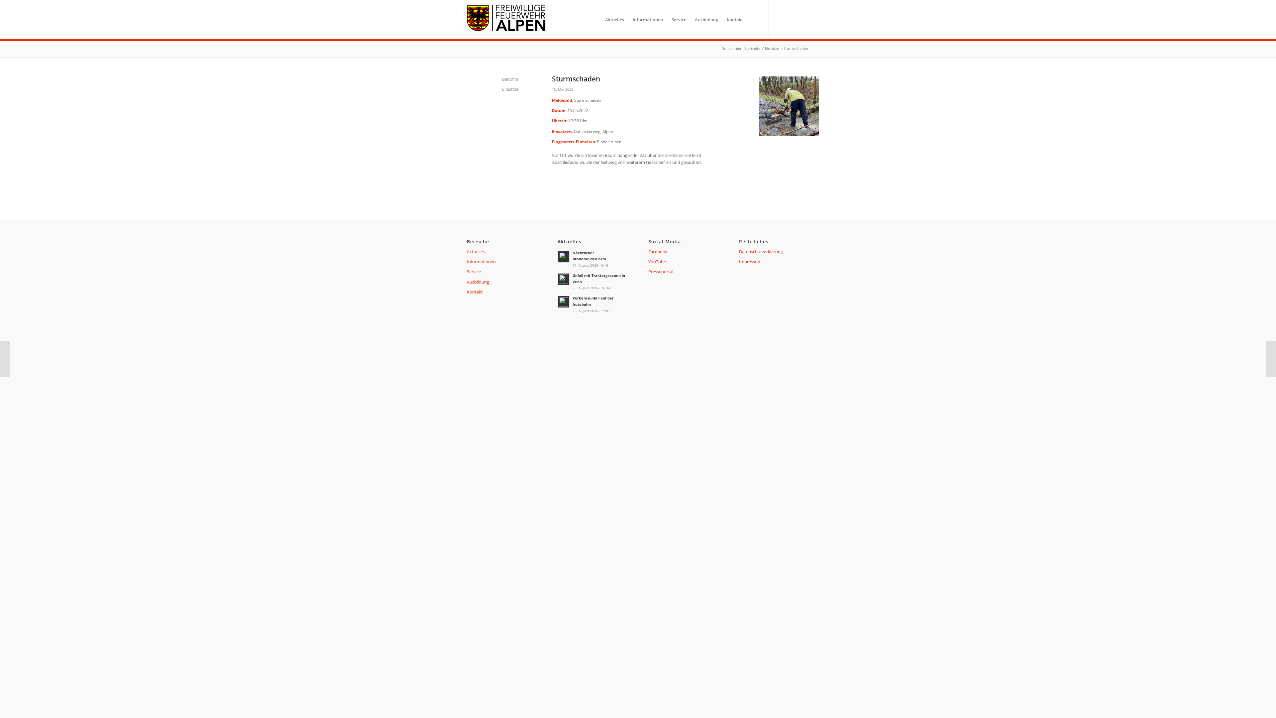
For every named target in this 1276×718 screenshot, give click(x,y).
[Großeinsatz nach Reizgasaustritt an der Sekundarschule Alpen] (1271, 359)
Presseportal (660, 272)
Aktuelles (476, 252)
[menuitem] (614, 19)
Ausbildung (478, 282)
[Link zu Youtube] (791, 19)
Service (474, 272)
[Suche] (753, 19)
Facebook (658, 252)
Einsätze (510, 89)
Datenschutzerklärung (761, 252)
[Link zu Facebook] (779, 19)
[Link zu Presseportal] (802, 19)
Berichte (510, 79)
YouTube (657, 262)
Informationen (481, 262)
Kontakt (475, 292)
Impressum (750, 262)
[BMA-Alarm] (5, 359)
